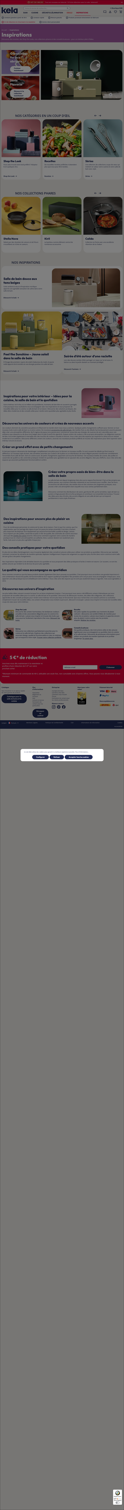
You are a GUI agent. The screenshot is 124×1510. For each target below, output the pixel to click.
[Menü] (121, 1491)
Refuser (57, 757)
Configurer (40, 757)
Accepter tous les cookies (79, 757)
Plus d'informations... (82, 752)
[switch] (118, 1502)
